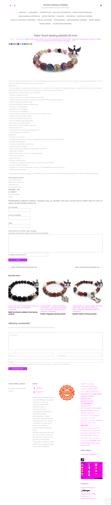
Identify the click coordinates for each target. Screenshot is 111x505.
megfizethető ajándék (86, 422)
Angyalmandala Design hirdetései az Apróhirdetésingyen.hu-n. (89, 496)
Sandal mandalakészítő (86, 435)
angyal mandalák (92, 389)
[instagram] (14, 5)
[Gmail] (20, 44)
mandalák (98, 420)
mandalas (92, 420)
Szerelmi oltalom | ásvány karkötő (84, 314)
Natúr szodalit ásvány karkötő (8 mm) (24, 267)
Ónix (18, 308)
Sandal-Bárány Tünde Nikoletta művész (90, 433)
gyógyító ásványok (87, 401)
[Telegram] (16, 44)
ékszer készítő (95, 443)
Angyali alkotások (44, 20)
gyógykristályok (96, 394)
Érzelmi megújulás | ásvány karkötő (52, 314)
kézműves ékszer (86, 408)
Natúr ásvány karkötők (56, 41)
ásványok (92, 440)
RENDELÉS (22, 12)
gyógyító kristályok (87, 396)
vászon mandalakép (85, 440)
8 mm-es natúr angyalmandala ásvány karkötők (29, 39)
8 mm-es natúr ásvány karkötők (52, 39)
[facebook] (10, 5)
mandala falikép (84, 417)
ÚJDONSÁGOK (33, 12)
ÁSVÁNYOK (61, 16)
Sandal (12, 39)
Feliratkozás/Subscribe (62, 24)
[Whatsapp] (29, 44)
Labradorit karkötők (92, 309)
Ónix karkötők (26, 308)
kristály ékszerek (86, 406)
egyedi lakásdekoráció (94, 391)
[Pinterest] (12, 44)
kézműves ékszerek (87, 410)
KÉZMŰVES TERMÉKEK (85, 16)
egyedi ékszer (85, 394)
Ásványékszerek (84, 39)
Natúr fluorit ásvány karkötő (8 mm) (55, 35)
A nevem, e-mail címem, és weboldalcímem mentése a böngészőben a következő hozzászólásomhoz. (40, 364)
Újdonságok (66, 41)
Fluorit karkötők (45, 41)
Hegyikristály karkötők (58, 308)
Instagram (39, 392)
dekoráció (83, 391)
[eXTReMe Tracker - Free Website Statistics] (82, 461)
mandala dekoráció (85, 415)
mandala (83, 413)
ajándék (83, 384)
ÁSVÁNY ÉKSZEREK (48, 16)
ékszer (99, 440)
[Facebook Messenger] (14, 44)
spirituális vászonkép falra (94, 438)
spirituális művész (84, 438)
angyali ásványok (93, 386)
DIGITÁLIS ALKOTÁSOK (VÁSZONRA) (23, 20)
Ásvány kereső (94, 20)
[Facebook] (9, 44)
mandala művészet (85, 420)
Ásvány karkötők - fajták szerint (70, 39)
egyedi (87, 391)
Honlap (12, 362)
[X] (18, 44)
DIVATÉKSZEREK (59, 20)
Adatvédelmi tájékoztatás (89, 454)
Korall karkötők (78, 309)
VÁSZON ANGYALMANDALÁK (82, 12)
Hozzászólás (14, 335)
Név (11, 355)
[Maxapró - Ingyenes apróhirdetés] (92, 491)
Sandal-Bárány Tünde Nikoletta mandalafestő (90, 428)
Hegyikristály (44, 308)
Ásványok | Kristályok (95, 39)
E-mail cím (62, 355)
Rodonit (56, 309)
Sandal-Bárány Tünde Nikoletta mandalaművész (91, 430)
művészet (94, 422)
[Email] (23, 44)
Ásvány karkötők (14, 306)
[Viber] (27, 44)
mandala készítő (91, 417)
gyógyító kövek (86, 398)
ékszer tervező (85, 445)
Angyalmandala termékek (77, 20)
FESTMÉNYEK (70, 16)
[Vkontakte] (25, 44)
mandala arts (90, 413)
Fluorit (38, 41)
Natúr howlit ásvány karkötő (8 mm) (87, 267)
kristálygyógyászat (87, 403)
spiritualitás (95, 435)
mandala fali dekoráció (95, 415)
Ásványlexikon (45, 24)
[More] (31, 44)
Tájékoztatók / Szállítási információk (55, 12)
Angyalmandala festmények (29, 16)
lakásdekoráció (97, 410)
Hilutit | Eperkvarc (46, 309)
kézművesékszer (97, 408)
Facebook (39, 388)
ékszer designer (86, 443)
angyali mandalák (85, 386)
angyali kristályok (90, 383)
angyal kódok (84, 389)
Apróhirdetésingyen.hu (88, 487)
